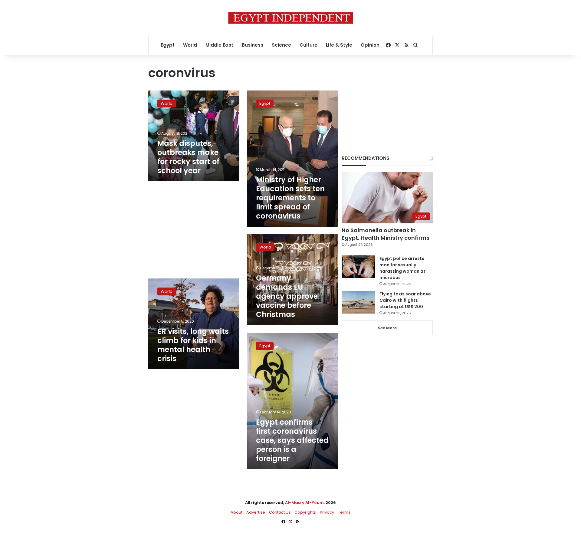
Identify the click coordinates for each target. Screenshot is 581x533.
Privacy (327, 512)
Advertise (255, 512)
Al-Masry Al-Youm (304, 502)
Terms (344, 512)
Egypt (168, 45)
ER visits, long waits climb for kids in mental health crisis (193, 345)
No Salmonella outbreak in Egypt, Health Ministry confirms (385, 234)
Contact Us (279, 512)
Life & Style (339, 45)
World (190, 45)
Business (252, 45)
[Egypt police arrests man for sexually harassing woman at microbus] (358, 266)
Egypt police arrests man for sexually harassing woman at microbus (402, 268)
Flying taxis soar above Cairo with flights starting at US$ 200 (405, 300)
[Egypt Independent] (290, 18)
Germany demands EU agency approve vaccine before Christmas (287, 296)
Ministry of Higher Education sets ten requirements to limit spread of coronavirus (290, 198)
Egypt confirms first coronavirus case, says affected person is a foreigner (292, 440)
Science (281, 45)
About (236, 512)
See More (387, 328)
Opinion (370, 45)
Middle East (219, 45)
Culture (308, 45)
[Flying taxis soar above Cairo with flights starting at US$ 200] (358, 302)
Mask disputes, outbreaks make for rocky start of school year (188, 157)
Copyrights (305, 512)
